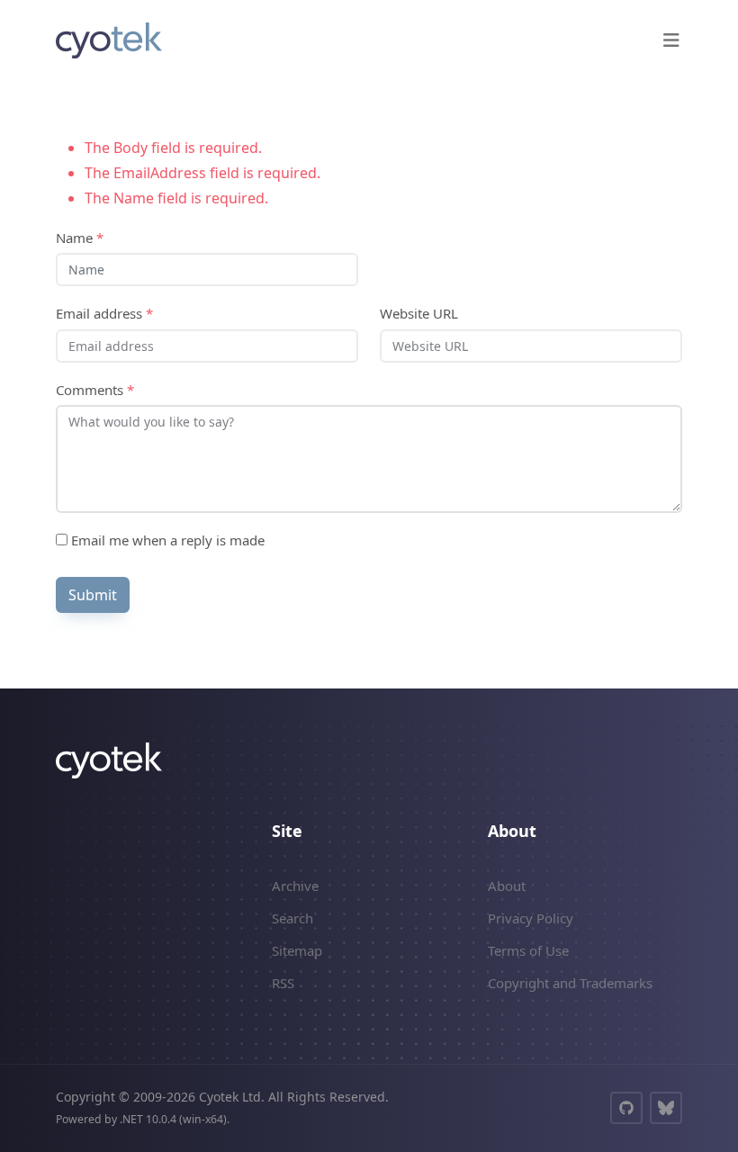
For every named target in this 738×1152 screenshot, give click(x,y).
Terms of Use (528, 950)
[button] (671, 40)
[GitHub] (626, 1108)
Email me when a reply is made (166, 540)
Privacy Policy (530, 918)
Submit (92, 595)
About (507, 886)
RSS (283, 983)
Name (80, 238)
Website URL (419, 313)
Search (292, 918)
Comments (95, 390)
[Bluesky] (666, 1108)
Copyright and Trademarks (570, 983)
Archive (295, 886)
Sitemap (297, 950)
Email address (104, 313)
